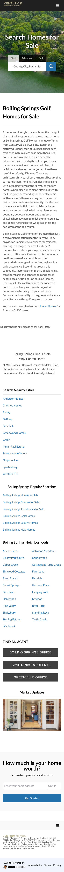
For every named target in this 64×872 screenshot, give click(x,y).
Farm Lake (38, 571)
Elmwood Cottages (14, 571)
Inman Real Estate (13, 446)
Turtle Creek (39, 619)
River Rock (38, 605)
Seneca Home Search (15, 453)
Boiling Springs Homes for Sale (20, 495)
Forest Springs (11, 585)
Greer (6, 439)
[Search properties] (51, 66)
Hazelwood (9, 598)
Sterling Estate (11, 619)
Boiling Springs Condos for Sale (21, 502)
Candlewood (39, 557)
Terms (47, 865)
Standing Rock (40, 612)
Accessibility (35, 865)
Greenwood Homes (14, 432)
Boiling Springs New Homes (19, 529)
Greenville (9, 426)
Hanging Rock (40, 592)
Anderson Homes (13, 398)
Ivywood (37, 598)
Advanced (27, 58)
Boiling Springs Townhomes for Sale (23, 509)
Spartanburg (10, 467)
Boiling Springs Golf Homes (19, 515)
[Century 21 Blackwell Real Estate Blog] (32, 715)
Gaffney (7, 419)
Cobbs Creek (10, 564)
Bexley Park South (13, 557)
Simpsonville (10, 460)
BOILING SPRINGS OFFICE (31, 652)
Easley (6, 412)
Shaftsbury (9, 612)
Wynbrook (9, 626)
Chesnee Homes (12, 405)
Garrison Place (40, 585)
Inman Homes (48, 306)
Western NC (10, 473)
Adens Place (10, 550)
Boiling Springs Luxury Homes (20, 522)
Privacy (57, 865)
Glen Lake (8, 592)
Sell (41, 58)
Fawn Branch (10, 578)
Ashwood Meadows (43, 550)
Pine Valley (9, 605)
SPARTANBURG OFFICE (30, 665)
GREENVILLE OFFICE (30, 677)
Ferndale (37, 578)
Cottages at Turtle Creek (46, 564)
